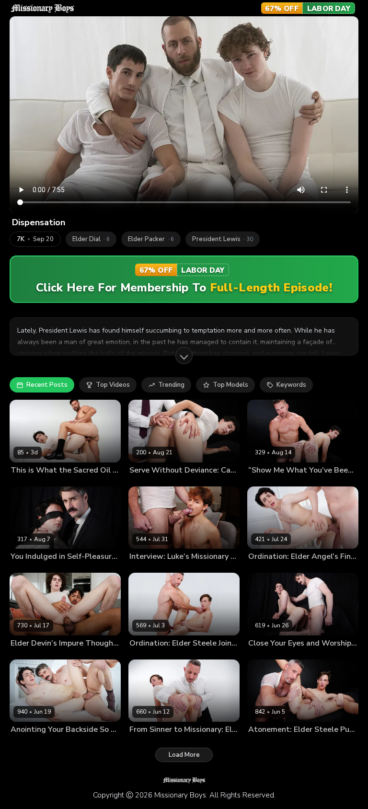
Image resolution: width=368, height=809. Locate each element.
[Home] (42, 8)
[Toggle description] (184, 355)
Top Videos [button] (113, 385)
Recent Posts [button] (47, 385)
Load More (184, 755)
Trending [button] (171, 385)
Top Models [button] (230, 385)
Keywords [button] (291, 385)
